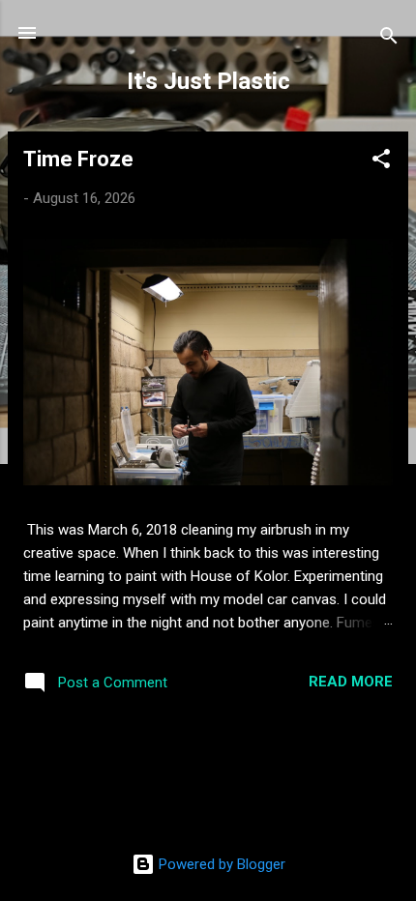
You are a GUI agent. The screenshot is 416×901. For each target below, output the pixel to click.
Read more (351, 681)
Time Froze (78, 159)
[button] (381, 162)
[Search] (389, 39)
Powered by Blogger (220, 864)
